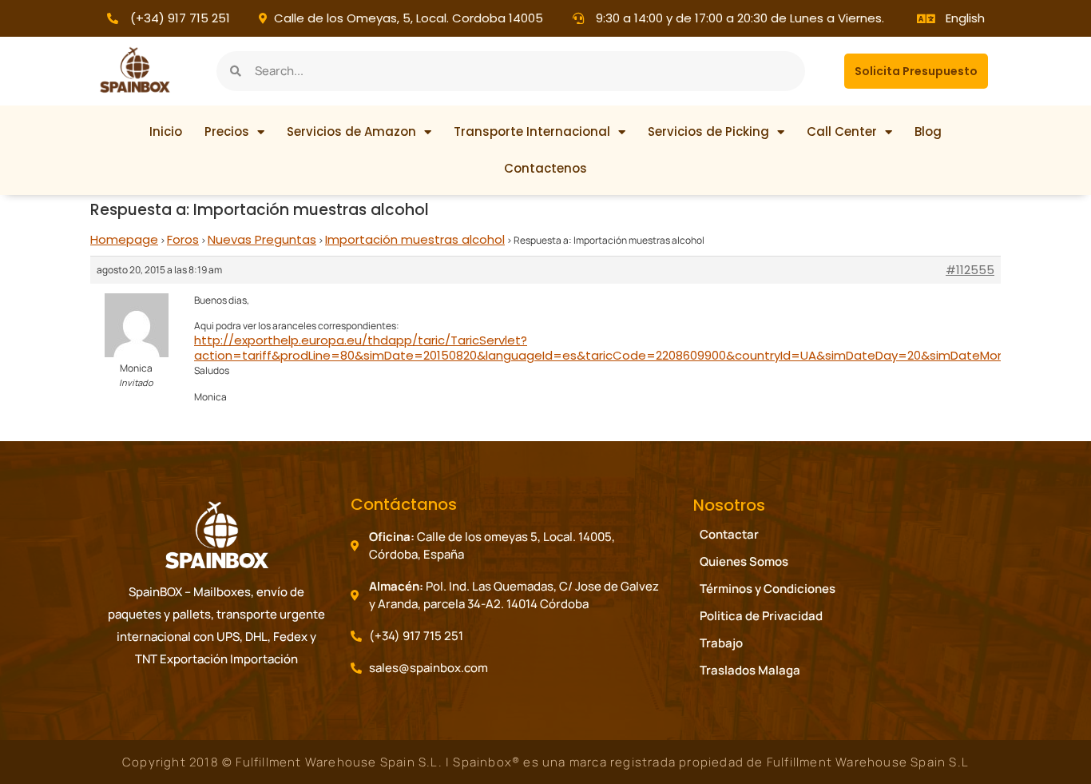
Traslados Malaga (750, 670)
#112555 (970, 270)
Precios (226, 131)
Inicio (165, 131)
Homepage (124, 239)
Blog (928, 131)
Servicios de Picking (708, 131)
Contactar (729, 534)
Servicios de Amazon (351, 131)
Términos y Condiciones (767, 588)
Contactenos (545, 168)
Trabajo (721, 643)
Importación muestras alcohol (415, 239)
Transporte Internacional (532, 131)
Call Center (842, 131)
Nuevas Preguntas (262, 239)
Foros (183, 239)
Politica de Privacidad (761, 615)
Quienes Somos (744, 561)
